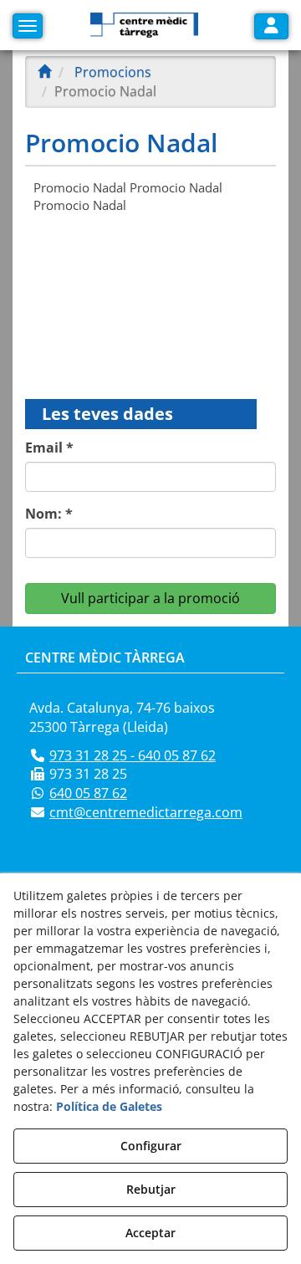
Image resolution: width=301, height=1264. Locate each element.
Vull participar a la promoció (150, 598)
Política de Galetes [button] (109, 1106)
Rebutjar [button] (151, 1189)
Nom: (49, 513)
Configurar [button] (150, 1146)
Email (49, 447)
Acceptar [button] (150, 1233)
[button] (144, 25)
